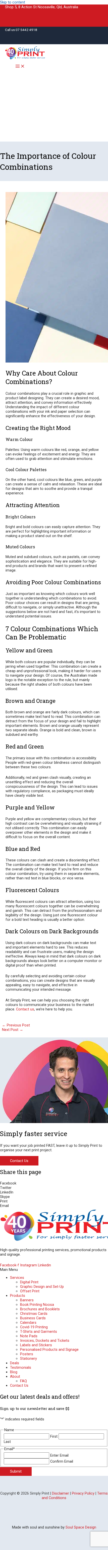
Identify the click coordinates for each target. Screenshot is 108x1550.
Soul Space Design (81, 1527)
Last (7, 1441)
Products (17, 1295)
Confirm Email (61, 1461)
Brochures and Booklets (40, 1309)
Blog (13, 1372)
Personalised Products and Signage (49, 1349)
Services (17, 1277)
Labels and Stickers (36, 1345)
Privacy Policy (83, 1493)
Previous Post (16, 1025)
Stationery (28, 1358)
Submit (16, 1471)
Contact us (25, 1009)
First (54, 1436)
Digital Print (29, 1282)
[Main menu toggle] (20, 66)
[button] (54, 1183)
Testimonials (20, 1367)
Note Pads (28, 1336)
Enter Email (59, 1455)
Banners (27, 1300)
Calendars (28, 1322)
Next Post (12, 1029)
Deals (14, 1363)
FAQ (23, 1381)
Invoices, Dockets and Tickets (44, 1340)
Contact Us (19, 1385)
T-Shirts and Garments (38, 1331)
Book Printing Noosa (37, 1304)
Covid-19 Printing (34, 1327)
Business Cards (33, 1318)
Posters (26, 1354)
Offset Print (29, 1291)
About (15, 1376)
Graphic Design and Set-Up (42, 1286)
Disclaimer (60, 1493)
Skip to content (12, 2)
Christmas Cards (33, 1313)
